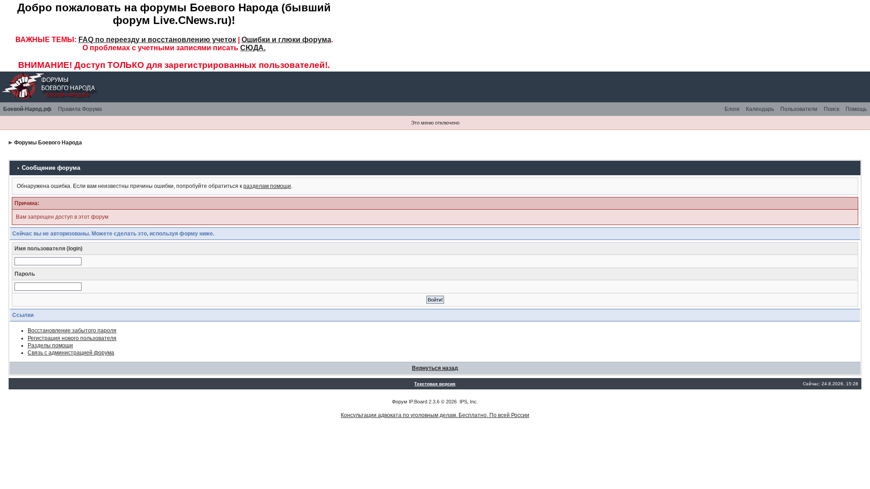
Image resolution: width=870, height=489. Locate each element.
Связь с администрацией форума (71, 353)
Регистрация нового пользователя (72, 338)
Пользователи (798, 109)
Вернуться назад (435, 368)
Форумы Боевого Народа (48, 142)
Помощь (856, 109)
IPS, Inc (468, 401)
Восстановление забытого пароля (72, 330)
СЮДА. (253, 48)
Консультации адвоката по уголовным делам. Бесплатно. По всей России (435, 415)
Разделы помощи (50, 345)
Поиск (831, 109)
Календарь (760, 109)
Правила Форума (80, 109)
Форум (399, 401)
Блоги (732, 109)
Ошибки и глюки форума (286, 39)
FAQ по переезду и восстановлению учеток (157, 39)
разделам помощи (267, 186)
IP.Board (418, 401)
